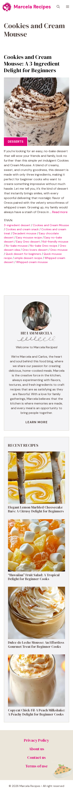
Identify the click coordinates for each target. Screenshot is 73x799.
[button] (58, 7)
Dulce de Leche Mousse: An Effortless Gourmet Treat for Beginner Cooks (36, 644)
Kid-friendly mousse (55, 241)
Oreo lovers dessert (35, 250)
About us (36, 749)
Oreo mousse (59, 250)
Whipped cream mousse (32, 262)
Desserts (15, 142)
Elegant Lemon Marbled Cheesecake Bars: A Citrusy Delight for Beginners (36, 509)
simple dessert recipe (28, 258)
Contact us (36, 757)
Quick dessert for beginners (23, 254)
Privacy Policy (36, 740)
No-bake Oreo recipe (43, 245)
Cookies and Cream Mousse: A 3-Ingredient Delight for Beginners (32, 63)
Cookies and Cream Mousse (51, 225)
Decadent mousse (24, 233)
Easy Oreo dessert (28, 241)
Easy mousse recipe (29, 237)
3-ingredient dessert (17, 225)
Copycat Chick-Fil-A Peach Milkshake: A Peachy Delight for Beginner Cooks (36, 712)
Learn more (36, 422)
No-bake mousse (17, 245)
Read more (60, 212)
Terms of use (36, 766)
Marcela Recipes (32, 7)
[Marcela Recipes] (7, 7)
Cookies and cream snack (22, 229)
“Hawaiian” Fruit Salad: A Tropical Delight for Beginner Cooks (34, 577)
